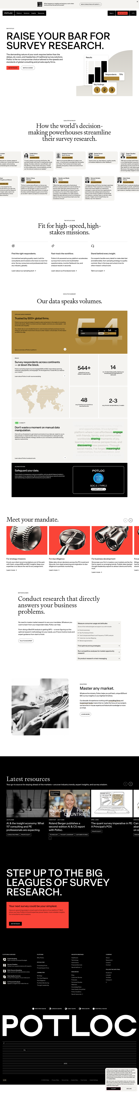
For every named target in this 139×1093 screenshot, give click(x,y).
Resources (41, 13)
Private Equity (25, 834)
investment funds (86, 703)
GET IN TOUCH (15, 924)
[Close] (137, 2)
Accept (113, 1088)
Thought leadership (66, 834)
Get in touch (122, 13)
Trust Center (84, 1080)
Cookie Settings (94, 1080)
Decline (129, 1088)
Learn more (85, 714)
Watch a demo (28, 68)
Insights (33, 13)
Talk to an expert (26, 641)
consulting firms (114, 701)
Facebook (109, 972)
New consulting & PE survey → (90, 4)
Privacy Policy (55, 1080)
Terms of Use (65, 1080)
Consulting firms (13, 834)
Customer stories (82, 834)
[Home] (8, 13)
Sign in (112, 13)
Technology (54, 834)
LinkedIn (108, 975)
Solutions (26, 13)
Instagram (109, 980)
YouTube (108, 977)
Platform (19, 13)
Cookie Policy (74, 1080)
